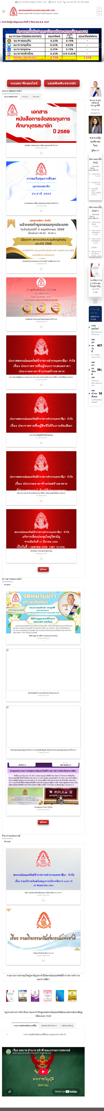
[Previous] (4, 46)
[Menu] (3, 11)
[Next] (99, 46)
